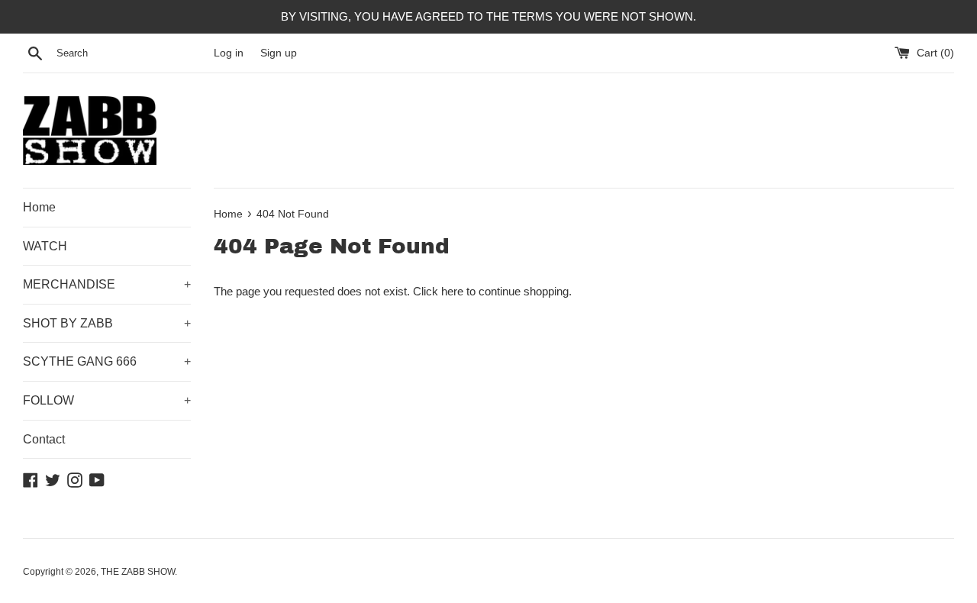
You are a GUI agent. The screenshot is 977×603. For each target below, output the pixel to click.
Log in (228, 53)
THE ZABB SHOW (138, 571)
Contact (44, 439)
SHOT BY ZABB (107, 323)
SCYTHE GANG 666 (107, 361)
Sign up (278, 53)
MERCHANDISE (107, 284)
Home (39, 207)
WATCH (45, 246)
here (452, 291)
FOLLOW (107, 400)
